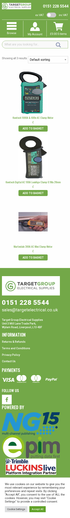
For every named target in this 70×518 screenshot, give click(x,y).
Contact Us (9, 361)
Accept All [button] (37, 509)
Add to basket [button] (33, 128)
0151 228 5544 (55, 6)
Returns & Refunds (13, 341)
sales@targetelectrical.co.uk (30, 309)
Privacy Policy (11, 354)
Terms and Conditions (16, 348)
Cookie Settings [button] (16, 509)
